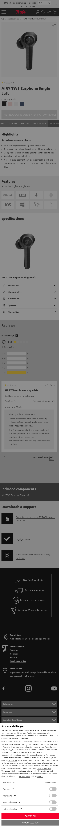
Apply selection (30, 822)
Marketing (7, 795)
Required (7, 782)
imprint (40, 776)
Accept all (30, 816)
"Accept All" (12, 760)
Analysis (6, 789)
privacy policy (24, 776)
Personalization (10, 802)
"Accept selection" (44, 768)
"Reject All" (5, 749)
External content (10, 809)
